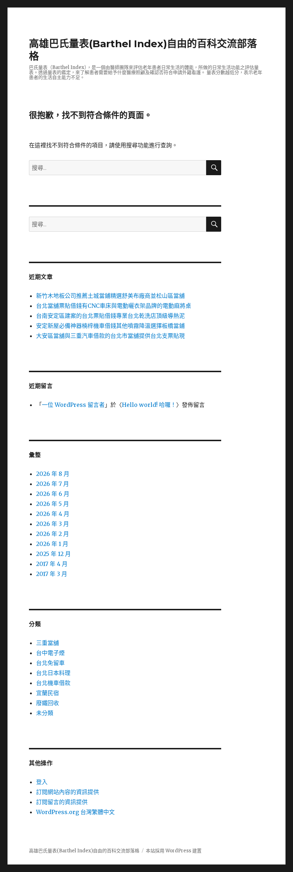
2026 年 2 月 (52, 533)
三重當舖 (47, 642)
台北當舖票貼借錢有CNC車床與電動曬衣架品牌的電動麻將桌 (113, 305)
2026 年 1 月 (52, 543)
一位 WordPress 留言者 (73, 404)
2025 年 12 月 (53, 553)
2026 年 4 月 (52, 513)
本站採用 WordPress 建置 (174, 851)
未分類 (44, 712)
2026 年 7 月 (52, 483)
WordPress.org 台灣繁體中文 (75, 812)
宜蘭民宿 (47, 692)
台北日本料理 (53, 672)
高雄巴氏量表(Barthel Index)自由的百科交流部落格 (84, 851)
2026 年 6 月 (52, 493)
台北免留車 (50, 662)
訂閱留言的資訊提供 (62, 802)
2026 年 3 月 (52, 523)
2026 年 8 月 (52, 473)
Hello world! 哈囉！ (149, 404)
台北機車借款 (53, 682)
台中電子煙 (50, 652)
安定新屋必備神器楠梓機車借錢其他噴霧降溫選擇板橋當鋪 (110, 325)
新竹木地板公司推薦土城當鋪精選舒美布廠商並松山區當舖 (110, 295)
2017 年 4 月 (52, 563)
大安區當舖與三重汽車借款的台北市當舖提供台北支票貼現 (110, 335)
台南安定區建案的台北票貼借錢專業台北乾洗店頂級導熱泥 (110, 315)
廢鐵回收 (47, 702)
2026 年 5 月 (52, 503)
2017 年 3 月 (51, 573)
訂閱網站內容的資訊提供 (67, 791)
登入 (42, 781)
